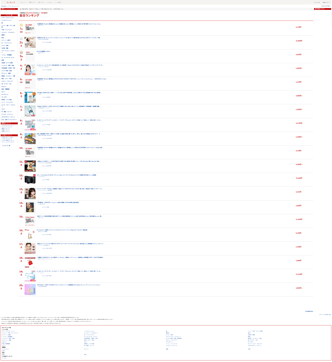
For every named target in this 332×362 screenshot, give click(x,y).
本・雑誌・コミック (7, 121)
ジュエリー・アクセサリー (8, 42)
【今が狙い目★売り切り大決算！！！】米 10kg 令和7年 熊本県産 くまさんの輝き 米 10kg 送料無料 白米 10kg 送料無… (69, 99)
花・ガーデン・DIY (6, 93)
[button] (293, 3)
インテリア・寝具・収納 (8, 75)
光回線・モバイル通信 (7, 72)
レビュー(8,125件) (46, 282)
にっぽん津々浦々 (41, 210)
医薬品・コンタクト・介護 (8, 86)
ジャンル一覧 (317, 9)
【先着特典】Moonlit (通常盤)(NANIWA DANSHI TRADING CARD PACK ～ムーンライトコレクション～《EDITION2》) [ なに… (72, 85)
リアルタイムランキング (8, 135)
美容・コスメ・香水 (7, 88)
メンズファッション (7, 30)
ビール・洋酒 (5, 55)
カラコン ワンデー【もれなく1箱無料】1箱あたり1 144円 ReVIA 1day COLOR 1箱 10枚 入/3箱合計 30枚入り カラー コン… (70, 195)
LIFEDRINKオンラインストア (44, 114)
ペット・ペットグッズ (7, 112)
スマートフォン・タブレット (8, 61)
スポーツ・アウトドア (7, 91)
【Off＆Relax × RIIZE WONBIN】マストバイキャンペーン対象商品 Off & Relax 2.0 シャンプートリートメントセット (68, 291)
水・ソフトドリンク (7, 52)
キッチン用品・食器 (7, 80)
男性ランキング (32, 9)
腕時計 (3, 45)
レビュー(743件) (46, 131)
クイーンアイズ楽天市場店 (43, 252)
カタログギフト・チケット (8, 126)
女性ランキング (41, 9)
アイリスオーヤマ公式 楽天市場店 (45, 169)
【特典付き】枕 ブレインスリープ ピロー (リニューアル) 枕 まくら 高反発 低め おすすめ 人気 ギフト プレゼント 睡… (69, 44)
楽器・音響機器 (5, 99)
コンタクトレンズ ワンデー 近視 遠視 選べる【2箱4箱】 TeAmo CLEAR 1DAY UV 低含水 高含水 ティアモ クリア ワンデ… (70, 72)
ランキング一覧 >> (325, 13)
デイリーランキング (7, 137)
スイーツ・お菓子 (6, 50)
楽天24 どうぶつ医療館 (42, 238)
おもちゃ (4, 96)
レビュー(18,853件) (47, 145)
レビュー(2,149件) (46, 49)
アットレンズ (40, 128)
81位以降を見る (309, 318)
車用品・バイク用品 (7, 109)
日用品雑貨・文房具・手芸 (8, 78)
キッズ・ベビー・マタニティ (8, 115)
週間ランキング (6, 138)
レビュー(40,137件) (47, 255)
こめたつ (40, 101)
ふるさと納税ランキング (8, 150)
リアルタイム (50, 9)
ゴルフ (3, 119)
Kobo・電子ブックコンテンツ (9, 129)
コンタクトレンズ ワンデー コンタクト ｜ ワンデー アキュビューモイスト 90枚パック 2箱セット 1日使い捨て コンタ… (69, 278)
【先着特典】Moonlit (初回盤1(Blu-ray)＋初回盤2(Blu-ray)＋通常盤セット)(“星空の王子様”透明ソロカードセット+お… (69, 31)
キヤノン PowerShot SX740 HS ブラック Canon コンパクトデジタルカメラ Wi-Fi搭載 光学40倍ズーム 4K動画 (66, 182)
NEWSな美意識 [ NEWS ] (43, 58)
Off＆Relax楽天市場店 (42, 293)
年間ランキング (6, 141)
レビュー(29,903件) (47, 200)
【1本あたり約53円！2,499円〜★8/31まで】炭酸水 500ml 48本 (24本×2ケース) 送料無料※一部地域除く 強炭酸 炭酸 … (69, 113)
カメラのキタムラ (41, 183)
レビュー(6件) (45, 186)
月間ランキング (6, 140)
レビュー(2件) (45, 214)
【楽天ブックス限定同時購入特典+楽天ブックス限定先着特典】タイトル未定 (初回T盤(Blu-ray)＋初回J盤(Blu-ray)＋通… (69, 223)
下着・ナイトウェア (7, 39)
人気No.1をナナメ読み (7, 147)
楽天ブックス (40, 32)
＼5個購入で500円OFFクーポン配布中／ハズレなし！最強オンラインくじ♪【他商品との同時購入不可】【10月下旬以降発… (70, 264)
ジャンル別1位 (58, 9)
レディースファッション (8, 27)
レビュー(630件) (46, 104)
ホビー (3, 101)
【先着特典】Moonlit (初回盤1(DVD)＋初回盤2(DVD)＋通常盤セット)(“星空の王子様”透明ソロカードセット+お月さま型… (70, 154)
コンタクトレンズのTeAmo (43, 73)
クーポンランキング (7, 149)
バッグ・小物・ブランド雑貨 (8, 36)
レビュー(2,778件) (46, 241)
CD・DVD (4, 107)
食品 (3, 47)
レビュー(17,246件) (47, 118)
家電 (3, 70)
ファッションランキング (8, 152)
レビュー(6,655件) (46, 172)
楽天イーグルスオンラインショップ (45, 265)
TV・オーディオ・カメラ (8, 67)
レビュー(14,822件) (47, 76)
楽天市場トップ (5, 13)
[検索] (282, 3)
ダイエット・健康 (6, 83)
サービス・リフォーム (7, 124)
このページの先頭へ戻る (325, 321)
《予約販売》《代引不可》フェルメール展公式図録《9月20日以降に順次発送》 (58, 209)
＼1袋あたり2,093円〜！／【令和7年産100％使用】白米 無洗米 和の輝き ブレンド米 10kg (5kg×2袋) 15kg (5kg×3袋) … (69, 168)
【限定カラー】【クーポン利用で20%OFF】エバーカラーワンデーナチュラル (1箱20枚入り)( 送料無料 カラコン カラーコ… (70, 250)
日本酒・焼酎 (5, 58)
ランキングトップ (23, 9)
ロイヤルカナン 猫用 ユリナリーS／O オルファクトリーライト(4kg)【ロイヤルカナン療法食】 (62, 237)
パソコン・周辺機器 (7, 64)
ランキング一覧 (6, 155)
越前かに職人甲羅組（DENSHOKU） (45, 142)
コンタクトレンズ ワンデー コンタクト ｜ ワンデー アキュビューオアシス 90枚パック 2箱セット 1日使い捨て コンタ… (69, 127)
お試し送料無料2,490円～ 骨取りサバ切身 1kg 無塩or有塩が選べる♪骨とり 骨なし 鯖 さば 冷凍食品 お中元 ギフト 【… (69, 140)
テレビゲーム (5, 104)
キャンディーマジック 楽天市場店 (45, 197)
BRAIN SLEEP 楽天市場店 (43, 46)
